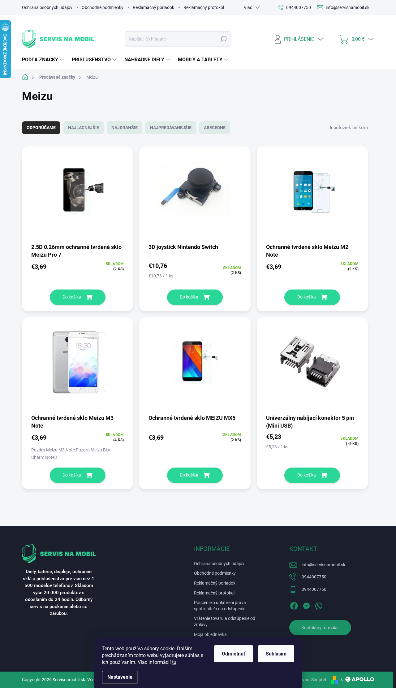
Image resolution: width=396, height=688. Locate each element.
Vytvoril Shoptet (311, 679)
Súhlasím (276, 654)
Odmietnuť (233, 654)
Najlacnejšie (83, 127)
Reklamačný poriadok (153, 7)
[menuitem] (44, 59)
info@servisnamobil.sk (323, 564)
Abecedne (215, 127)
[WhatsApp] (318, 605)
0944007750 (314, 576)
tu (174, 662)
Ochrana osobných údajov (47, 7)
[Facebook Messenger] (306, 605)
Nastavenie (119, 677)
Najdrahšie (124, 127)
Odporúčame (41, 127)
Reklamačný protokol (203, 7)
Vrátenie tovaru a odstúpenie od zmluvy (224, 621)
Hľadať (223, 39)
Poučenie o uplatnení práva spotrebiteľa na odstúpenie (220, 605)
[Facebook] (294, 605)
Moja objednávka (210, 634)
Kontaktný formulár (320, 627)
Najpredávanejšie (171, 127)
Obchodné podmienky (102, 7)
